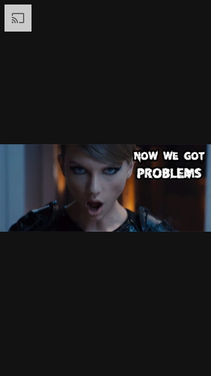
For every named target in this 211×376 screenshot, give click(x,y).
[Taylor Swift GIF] (105, 188)
